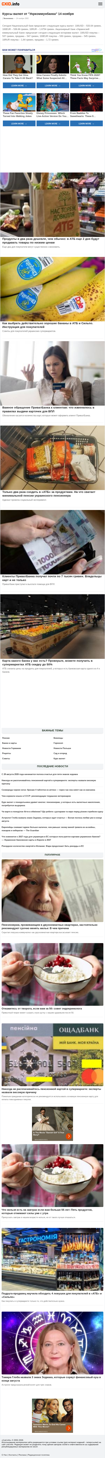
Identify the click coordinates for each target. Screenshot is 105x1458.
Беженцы (58, 738)
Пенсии (6, 738)
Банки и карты (9, 743)
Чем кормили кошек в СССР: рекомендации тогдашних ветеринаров (36, 796)
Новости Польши (62, 748)
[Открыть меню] (100, 4)
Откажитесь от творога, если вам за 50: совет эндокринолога (42, 1008)
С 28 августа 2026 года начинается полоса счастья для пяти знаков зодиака (40, 774)
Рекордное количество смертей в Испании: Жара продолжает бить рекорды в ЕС (43, 846)
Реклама (22, 1455)
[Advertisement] (52, 149)
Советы (6, 758)
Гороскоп (58, 743)
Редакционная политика (38, 1455)
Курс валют (59, 758)
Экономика (8, 18)
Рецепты (6, 753)
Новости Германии (11, 748)
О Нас (4, 1455)
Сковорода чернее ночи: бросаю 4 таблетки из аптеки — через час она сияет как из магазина (48, 790)
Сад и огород (60, 753)
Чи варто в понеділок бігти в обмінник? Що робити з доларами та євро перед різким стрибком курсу (52, 811)
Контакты (13, 1455)
